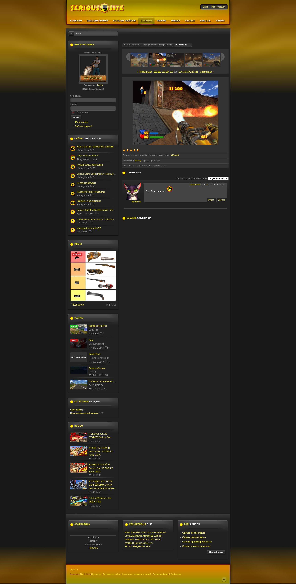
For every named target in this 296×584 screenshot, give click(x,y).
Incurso (138, 536)
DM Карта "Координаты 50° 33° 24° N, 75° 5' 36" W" (113, 381)
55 (108, 348)
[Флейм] (73, 168)
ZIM (81, 574)
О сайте (74, 570)
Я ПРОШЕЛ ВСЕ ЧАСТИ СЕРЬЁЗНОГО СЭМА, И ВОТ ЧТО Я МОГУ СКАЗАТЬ (102, 485)
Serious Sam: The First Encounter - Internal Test (99, 210)
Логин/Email (76, 96)
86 (95, 159)
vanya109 (129, 536)
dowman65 (82, 222)
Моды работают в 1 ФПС (89, 228)
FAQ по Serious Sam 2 (87, 156)
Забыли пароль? (83, 126)
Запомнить (82, 112)
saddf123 (139, 539)
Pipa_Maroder (83, 159)
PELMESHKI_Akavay (135, 546)
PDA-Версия (175, 574)
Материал (196, 184)
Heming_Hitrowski (97, 358)
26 (105, 389)
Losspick (78, 304)
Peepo (158, 539)
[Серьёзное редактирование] (73, 187)
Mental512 (148, 536)
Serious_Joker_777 (144, 543)
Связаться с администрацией (136, 574)
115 (171, 72)
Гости (100, 85)
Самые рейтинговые (193, 532)
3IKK (148, 546)
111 (155, 72)
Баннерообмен (160, 574)
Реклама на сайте (111, 574)
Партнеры (96, 574)
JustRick (158, 536)
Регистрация (81, 122)
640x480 (175, 155)
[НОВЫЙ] (93, 300)
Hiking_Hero (83, 150)
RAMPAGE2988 (138, 532)
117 (180, 72)
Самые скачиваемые (194, 537)
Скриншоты (76, 410)
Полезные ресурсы (86, 183)
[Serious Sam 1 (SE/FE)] (73, 214)
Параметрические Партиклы (91, 192)
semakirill (93, 330)
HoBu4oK (93, 548)
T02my (138, 160)
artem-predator (159, 532)
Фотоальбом (133, 45)
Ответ (211, 200)
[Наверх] (224, 579)
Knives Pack (94, 354)
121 (196, 72)
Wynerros (136, 201)
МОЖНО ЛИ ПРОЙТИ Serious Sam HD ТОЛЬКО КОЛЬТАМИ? (101, 451)
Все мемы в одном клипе (89, 201)
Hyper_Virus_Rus (85, 213)
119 (188, 72)
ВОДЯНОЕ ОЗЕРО (98, 326)
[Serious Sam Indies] (73, 177)
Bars (149, 532)
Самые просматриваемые (197, 541)
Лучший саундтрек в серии (90, 165)
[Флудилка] (73, 150)
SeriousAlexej (95, 344)
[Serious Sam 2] (73, 159)
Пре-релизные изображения (157, 45)
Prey (91, 340)
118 (184, 72)
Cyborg (92, 371)
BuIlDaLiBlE (94, 385)
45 (108, 362)
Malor (127, 532)
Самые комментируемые (196, 546)
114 (167, 72)
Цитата (221, 200)
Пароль (73, 104)
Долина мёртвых (97, 368)
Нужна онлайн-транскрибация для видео (97, 146)
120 (192, 72)
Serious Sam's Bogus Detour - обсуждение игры (99, 174)
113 (163, 72)
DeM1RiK (149, 539)
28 (94, 168)
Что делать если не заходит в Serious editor (98, 219)
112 (159, 72)
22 (107, 375)
